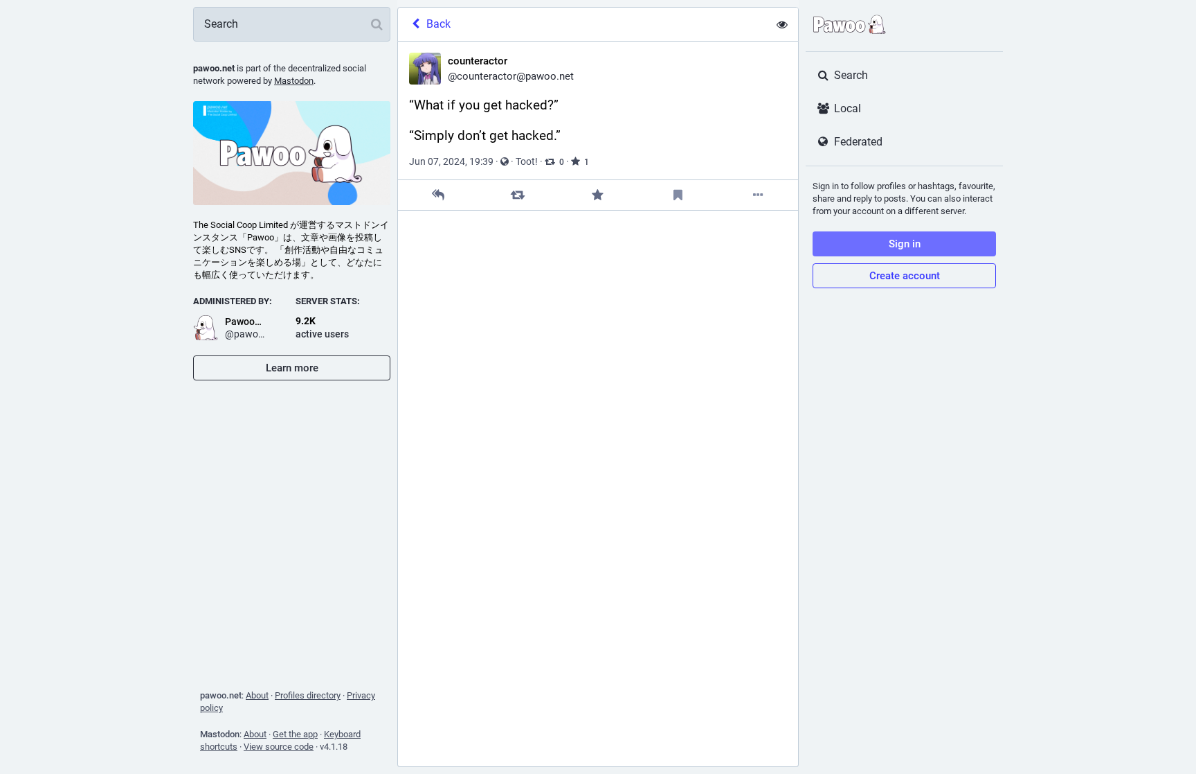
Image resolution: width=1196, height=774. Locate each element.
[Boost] (518, 195)
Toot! (527, 161)
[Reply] (438, 195)
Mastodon (294, 81)
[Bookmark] (678, 195)
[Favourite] (598, 195)
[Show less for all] (782, 24)
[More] (758, 195)
